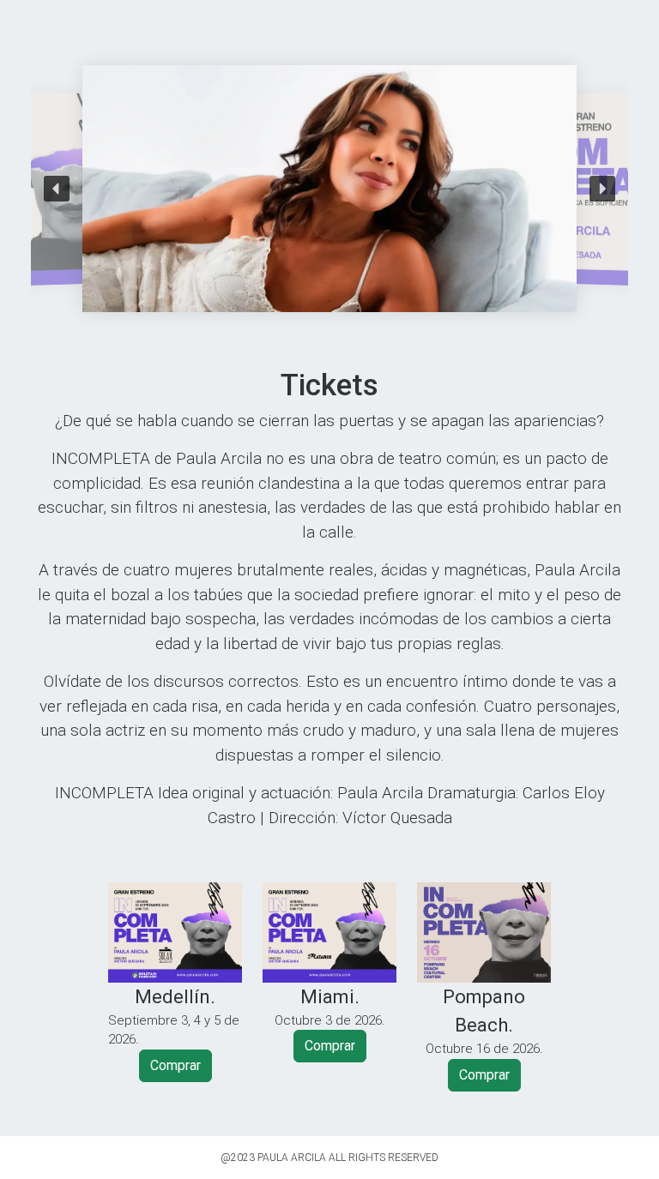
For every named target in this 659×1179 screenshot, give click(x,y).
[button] (57, 189)
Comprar (175, 1065)
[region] (329, 189)
